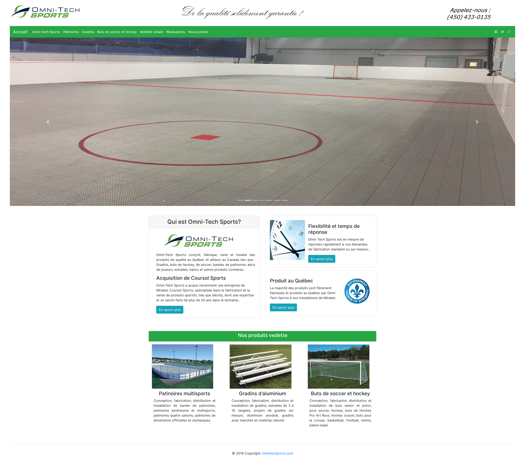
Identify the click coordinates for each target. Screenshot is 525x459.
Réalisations (176, 32)
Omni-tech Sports (46, 32)
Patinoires (71, 32)
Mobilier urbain (151, 32)
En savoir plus (170, 310)
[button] (48, 122)
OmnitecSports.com (277, 453)
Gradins (88, 32)
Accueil (20, 31)
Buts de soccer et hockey (117, 32)
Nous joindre (198, 32)
